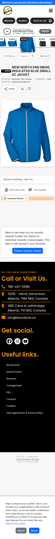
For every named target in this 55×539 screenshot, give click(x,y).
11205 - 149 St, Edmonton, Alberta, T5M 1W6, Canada (28, 296)
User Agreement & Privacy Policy (24, 412)
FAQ (8, 392)
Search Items (14, 371)
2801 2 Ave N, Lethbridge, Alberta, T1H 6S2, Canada (27, 308)
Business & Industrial (15, 82)
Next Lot (45, 56)
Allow (34, 530)
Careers (11, 405)
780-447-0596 (18, 287)
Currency (41, 79)
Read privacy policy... (16, 523)
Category (6, 82)
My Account (13, 364)
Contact (11, 399)
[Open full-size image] (27, 133)
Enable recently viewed (27, 250)
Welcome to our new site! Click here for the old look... (27, 2)
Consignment (14, 385)
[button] (51, 10)
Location (5, 79)
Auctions (11, 378)
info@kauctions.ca (22, 317)
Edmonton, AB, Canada (21, 79)
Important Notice (15, 198)
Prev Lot (10, 56)
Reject (21, 530)
